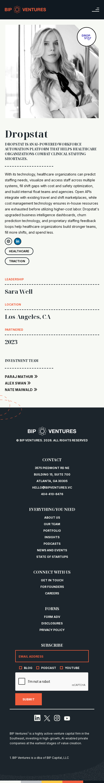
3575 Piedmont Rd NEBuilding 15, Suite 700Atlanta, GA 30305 (52, 474)
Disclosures (52, 623)
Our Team (52, 524)
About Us (52, 517)
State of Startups (52, 557)
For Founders (52, 587)
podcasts (52, 543)
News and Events (52, 550)
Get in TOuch (52, 580)
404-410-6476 (52, 494)
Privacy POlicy (52, 630)
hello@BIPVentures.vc (52, 487)
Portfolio (52, 530)
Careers (52, 593)
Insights (52, 537)
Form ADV (52, 617)
